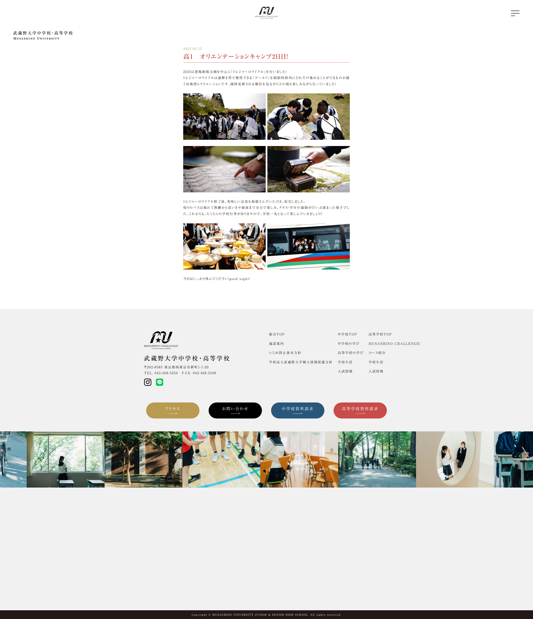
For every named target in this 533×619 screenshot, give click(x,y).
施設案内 (276, 343)
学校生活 (345, 362)
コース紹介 (377, 352)
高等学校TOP (380, 334)
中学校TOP (347, 334)
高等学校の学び (351, 352)
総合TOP (277, 334)
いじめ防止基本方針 (285, 352)
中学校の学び (349, 343)
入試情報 (345, 371)
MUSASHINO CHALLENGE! (394, 343)
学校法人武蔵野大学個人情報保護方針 (301, 362)
